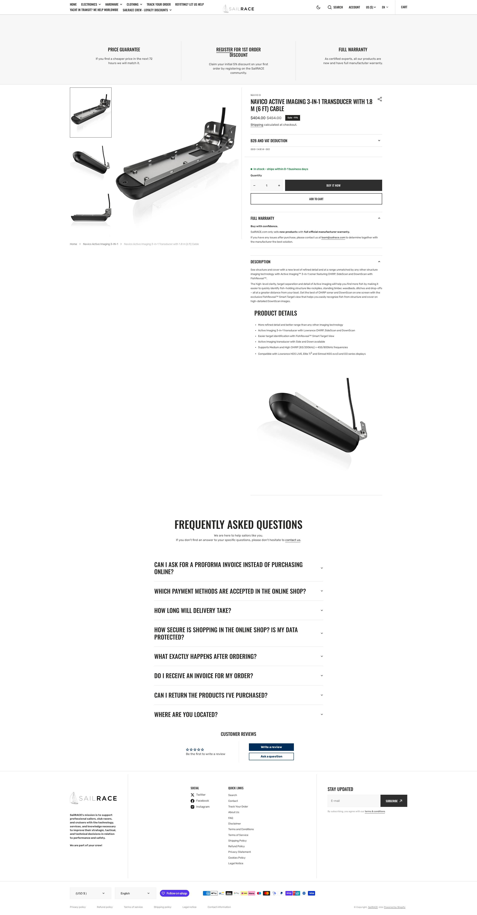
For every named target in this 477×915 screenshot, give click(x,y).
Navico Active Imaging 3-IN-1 (100, 244)
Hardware (111, 4)
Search (338, 7)
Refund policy (105, 907)
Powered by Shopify (394, 907)
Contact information (219, 907)
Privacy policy (78, 907)
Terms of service (133, 907)
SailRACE (373, 907)
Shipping (257, 124)
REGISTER (224, 49)
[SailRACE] (238, 7)
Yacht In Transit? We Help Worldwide (94, 9)
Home (73, 4)
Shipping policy (162, 907)
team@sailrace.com (333, 237)
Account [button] (354, 7)
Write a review (271, 747)
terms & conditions (375, 811)
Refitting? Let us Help (189, 4)
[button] (318, 7)
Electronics (89, 4)
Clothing (133, 4)
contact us (292, 540)
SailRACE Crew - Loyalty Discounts (145, 10)
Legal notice (189, 907)
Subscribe (392, 801)
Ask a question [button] (271, 756)
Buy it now (333, 185)
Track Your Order (159, 4)
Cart (404, 7)
